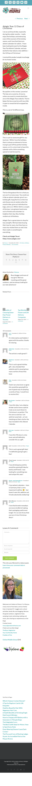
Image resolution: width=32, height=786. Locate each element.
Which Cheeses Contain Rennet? (14, 701)
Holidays (27, 243)
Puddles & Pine (7, 635)
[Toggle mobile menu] (28, 8)
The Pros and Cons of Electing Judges (15, 734)
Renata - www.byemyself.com (15, 480)
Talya (10, 380)
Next (26, 18)
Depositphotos (21, 764)
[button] (4, 309)
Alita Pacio (11, 359)
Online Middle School (10, 640)
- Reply (10, 401)
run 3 (10, 333)
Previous (20, 18)
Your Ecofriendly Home (10, 632)
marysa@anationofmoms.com (12, 625)
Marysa (6, 243)
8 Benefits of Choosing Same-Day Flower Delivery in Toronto (8, 315)
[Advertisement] (16, 677)
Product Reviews (6, 244)
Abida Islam (11, 349)
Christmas (22, 243)
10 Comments (15, 244)
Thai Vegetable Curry (10, 722)
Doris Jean (11, 430)
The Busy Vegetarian (9, 630)
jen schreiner (12, 400)
